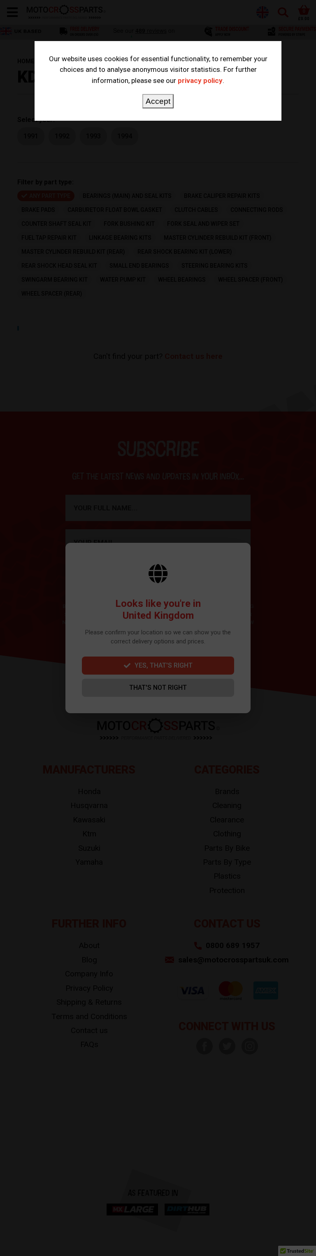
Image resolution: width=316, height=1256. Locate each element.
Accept (158, 101)
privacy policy (200, 80)
